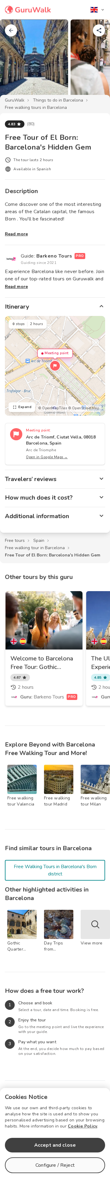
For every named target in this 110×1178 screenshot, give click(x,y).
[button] (55, 365)
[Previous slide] (15, 62)
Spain (38, 540)
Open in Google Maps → (47, 457)
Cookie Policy (82, 1126)
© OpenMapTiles (52, 408)
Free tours (15, 540)
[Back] (11, 30)
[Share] (99, 30)
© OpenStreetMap (83, 408)
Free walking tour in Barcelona (35, 548)
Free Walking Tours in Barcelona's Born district (55, 870)
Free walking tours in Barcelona (36, 107)
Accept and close (55, 1145)
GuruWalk (14, 100)
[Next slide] (95, 62)
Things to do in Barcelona (58, 100)
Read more (16, 234)
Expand (24, 407)
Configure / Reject (55, 1165)
